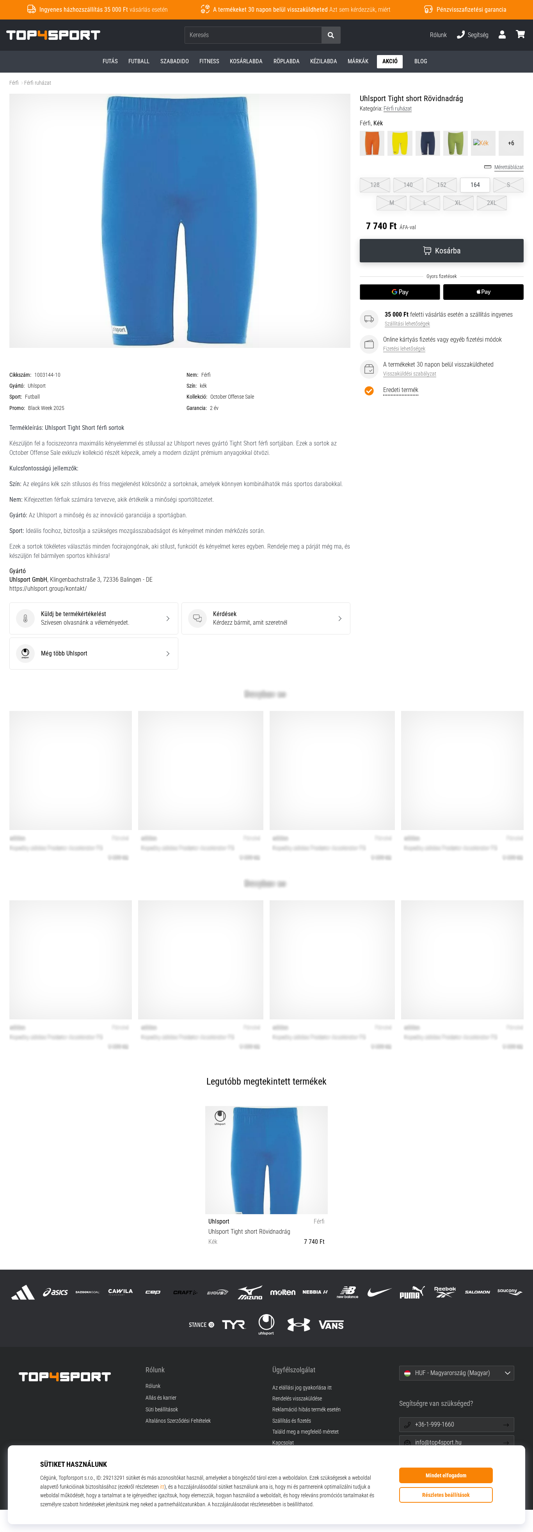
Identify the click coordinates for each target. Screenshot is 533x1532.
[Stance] (201, 1324)
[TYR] (234, 1324)
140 (408, 185)
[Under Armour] (299, 1324)
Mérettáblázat (509, 167)
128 (375, 185)
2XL (492, 203)
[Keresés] (331, 35)
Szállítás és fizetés (291, 1421)
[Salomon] (477, 1292)
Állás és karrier (161, 1398)
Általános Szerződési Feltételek (178, 1421)
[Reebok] (445, 1292)
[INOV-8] (218, 1292)
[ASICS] (55, 1292)
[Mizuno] (250, 1292)
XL (458, 203)
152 (441, 185)
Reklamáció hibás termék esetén (306, 1409)
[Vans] (331, 1324)
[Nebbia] (315, 1292)
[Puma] (412, 1292)
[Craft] (185, 1292)
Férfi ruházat (37, 83)
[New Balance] (347, 1292)
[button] (315, 35)
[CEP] (153, 1292)
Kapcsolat (283, 1442)
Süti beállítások (162, 1410)
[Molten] (282, 1292)
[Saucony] (510, 1292)
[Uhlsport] (266, 1324)
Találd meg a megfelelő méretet (305, 1432)
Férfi (14, 83)
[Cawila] (120, 1292)
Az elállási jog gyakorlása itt (302, 1387)
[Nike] (380, 1292)
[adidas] (23, 1292)
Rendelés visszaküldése (297, 1398)
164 (475, 185)
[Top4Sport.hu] (76, 1376)
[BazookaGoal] (88, 1292)
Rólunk (438, 35)
